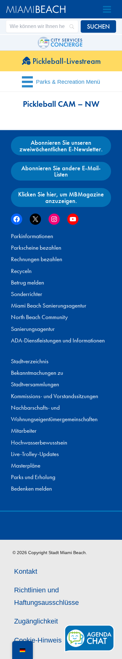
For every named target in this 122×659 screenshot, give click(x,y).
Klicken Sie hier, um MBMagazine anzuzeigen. (61, 197)
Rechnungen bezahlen (36, 259)
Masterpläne (25, 465)
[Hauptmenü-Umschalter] (107, 9)
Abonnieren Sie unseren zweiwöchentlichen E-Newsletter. (61, 146)
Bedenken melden (31, 488)
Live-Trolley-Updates (35, 454)
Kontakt (25, 571)
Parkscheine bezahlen (36, 247)
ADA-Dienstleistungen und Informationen (58, 340)
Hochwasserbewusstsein (39, 442)
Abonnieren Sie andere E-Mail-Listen (61, 171)
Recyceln (21, 271)
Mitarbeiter (24, 430)
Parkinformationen (32, 236)
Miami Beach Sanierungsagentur (48, 305)
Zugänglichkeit (36, 621)
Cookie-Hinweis (38, 640)
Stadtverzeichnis (29, 361)
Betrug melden (27, 282)
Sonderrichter (26, 294)
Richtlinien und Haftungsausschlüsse (46, 596)
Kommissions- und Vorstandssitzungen (54, 396)
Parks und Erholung (33, 477)
